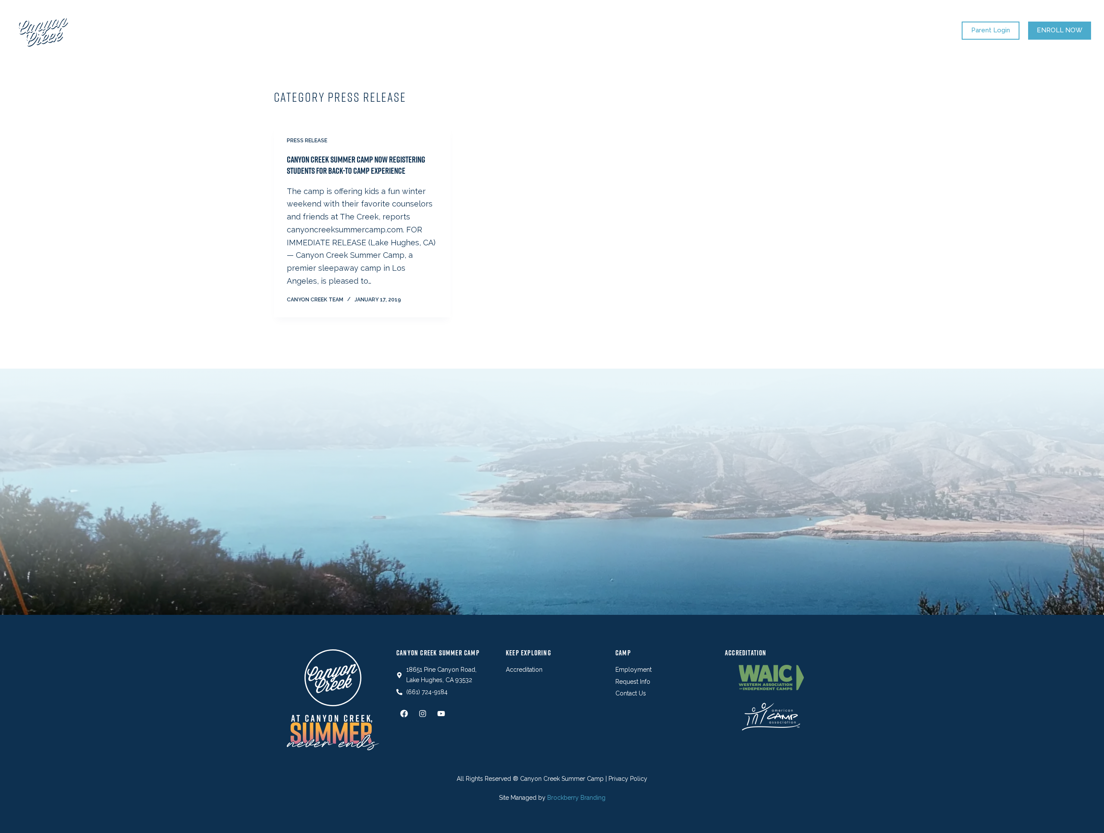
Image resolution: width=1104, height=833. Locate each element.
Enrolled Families (585, 30)
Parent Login (990, 30)
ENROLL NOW (1059, 30)
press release (307, 141)
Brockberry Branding (576, 797)
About (652, 30)
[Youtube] (441, 713)
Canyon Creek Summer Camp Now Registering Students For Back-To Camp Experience (356, 165)
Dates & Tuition (417, 30)
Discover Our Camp (494, 30)
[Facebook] (404, 713)
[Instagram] (422, 713)
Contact (700, 30)
